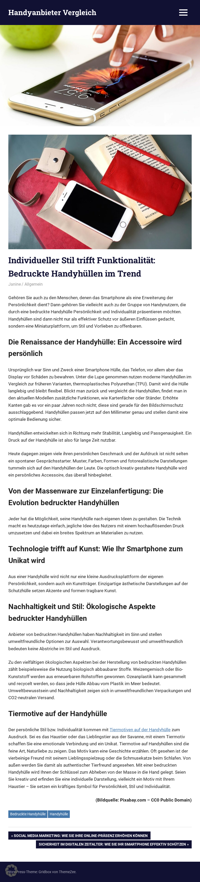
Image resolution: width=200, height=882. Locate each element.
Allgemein (33, 284)
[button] (11, 870)
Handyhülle (59, 814)
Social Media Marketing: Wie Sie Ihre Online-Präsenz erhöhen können (81, 836)
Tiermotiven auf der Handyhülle (140, 729)
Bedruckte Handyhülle (28, 814)
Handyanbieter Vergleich (52, 12)
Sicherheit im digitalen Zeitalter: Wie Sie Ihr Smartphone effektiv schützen (112, 845)
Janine (14, 284)
